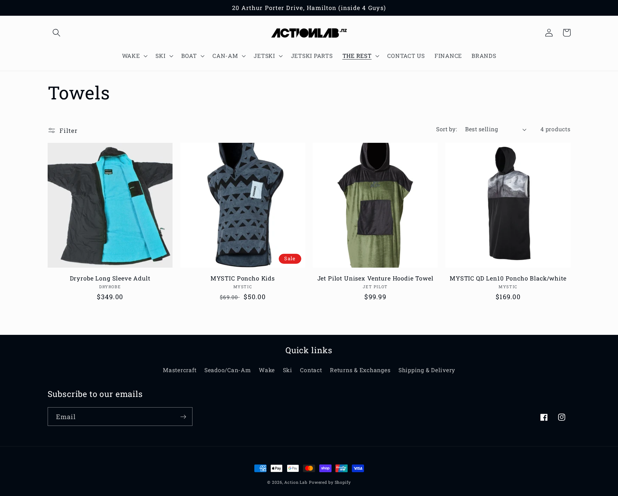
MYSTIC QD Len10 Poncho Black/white (508, 278)
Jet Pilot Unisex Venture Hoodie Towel (375, 278)
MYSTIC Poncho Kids (243, 278)
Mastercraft (179, 370)
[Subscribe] (183, 416)
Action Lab (295, 482)
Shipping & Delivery (426, 370)
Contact (311, 370)
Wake (267, 370)
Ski (287, 370)
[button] (56, 32)
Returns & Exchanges (360, 370)
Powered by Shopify (330, 482)
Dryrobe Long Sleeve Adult (110, 278)
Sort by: (446, 129)
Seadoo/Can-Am (227, 370)
